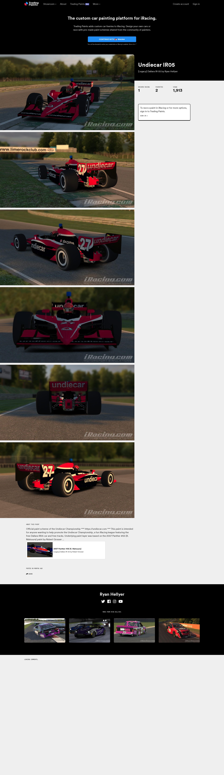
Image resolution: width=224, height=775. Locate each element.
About (63, 3)
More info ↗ (132, 44)
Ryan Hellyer (116, 612)
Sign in (196, 3)
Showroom (49, 3)
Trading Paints (79, 3)
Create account (181, 3)
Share (30, 574)
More (96, 3)
